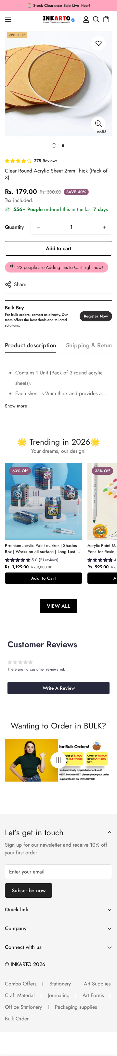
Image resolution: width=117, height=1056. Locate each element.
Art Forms (93, 995)
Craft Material (20, 995)
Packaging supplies (76, 1007)
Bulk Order (17, 1018)
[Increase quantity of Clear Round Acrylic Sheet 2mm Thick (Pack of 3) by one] (104, 227)
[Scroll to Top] (105, 1021)
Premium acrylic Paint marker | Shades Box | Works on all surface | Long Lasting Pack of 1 (43, 548)
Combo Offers (20, 983)
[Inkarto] (58, 19)
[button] (106, 19)
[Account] (86, 19)
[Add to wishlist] (98, 43)
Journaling (59, 995)
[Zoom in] (98, 124)
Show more (16, 406)
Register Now (96, 316)
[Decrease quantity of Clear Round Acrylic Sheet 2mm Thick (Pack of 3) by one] (38, 227)
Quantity (14, 227)
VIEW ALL (58, 606)
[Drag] (58, 760)
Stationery (60, 983)
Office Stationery (23, 1007)
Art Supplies (97, 983)
